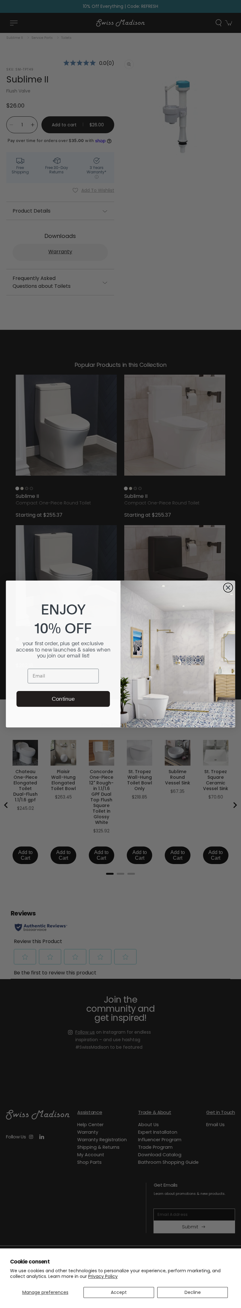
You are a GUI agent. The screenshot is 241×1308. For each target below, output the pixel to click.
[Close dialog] (228, 587)
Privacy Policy (103, 1276)
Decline (193, 1292)
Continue (63, 699)
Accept (119, 1292)
